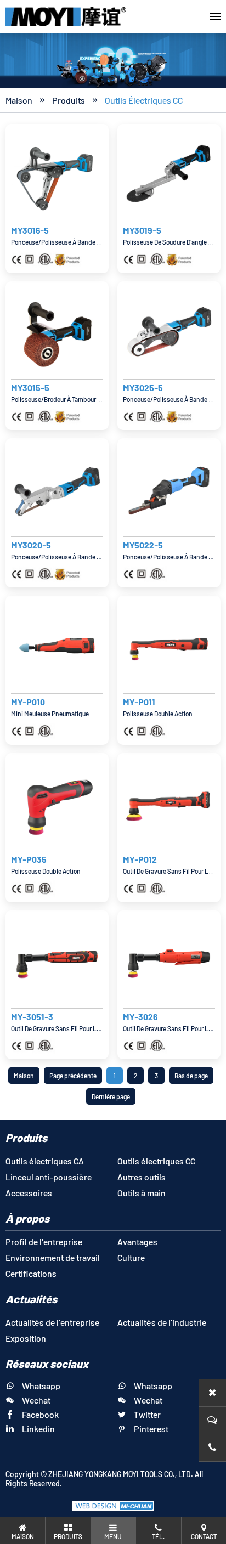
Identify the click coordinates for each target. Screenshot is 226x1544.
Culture (131, 1257)
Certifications (30, 1273)
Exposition (25, 1338)
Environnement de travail (52, 1257)
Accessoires (28, 1192)
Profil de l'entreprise (43, 1241)
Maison (18, 100)
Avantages (137, 1241)
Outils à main (141, 1192)
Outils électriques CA (44, 1161)
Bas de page (191, 1075)
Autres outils (141, 1177)
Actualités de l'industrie (161, 1322)
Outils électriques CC (144, 100)
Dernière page (111, 1096)
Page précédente (73, 1075)
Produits (68, 100)
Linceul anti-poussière (48, 1177)
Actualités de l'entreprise (52, 1322)
